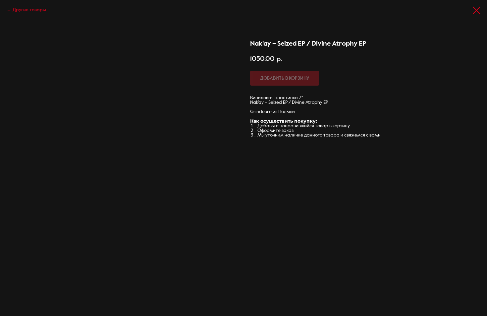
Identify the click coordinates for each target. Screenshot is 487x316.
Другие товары (29, 10)
